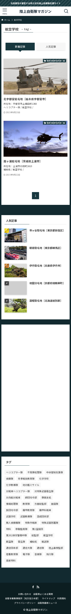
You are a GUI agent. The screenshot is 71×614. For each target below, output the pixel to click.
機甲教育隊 (29, 510)
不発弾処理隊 (34, 472)
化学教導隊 (12, 484)
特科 (8, 529)
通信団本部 (12, 547)
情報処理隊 (12, 503)
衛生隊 (21, 541)
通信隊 (40, 547)
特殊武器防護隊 (50, 522)
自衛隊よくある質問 (43, 594)
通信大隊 (27, 547)
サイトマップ (48, 598)
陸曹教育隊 (12, 554)
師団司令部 (31, 497)
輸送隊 (45, 541)
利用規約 (61, 598)
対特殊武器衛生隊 (44, 491)
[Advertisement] (34, 387)
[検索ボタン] (66, 11)
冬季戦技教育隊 (26, 478)
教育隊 (26, 503)
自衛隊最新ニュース (47, 602)
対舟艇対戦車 (13, 497)
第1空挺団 (37, 529)
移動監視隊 (21, 529)
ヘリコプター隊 (14, 472)
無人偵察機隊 (13, 522)
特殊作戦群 (31, 522)
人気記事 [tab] (51, 46)
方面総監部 (40, 503)
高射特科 (11, 560)
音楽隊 (38, 554)
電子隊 (26, 554)
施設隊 (54, 503)
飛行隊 (49, 554)
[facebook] (33, 587)
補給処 (33, 541)
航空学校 (48, 535)
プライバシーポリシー (25, 602)
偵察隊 (9, 478)
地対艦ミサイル (31, 484)
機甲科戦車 (45, 510)
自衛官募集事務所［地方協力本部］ (22, 598)
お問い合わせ (24, 594)
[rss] (38, 587)
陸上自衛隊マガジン (35, 11)
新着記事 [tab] (20, 46)
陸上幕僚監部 (56, 547)
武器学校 (11, 516)
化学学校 (44, 478)
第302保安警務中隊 (16, 535)
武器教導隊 (26, 516)
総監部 (35, 535)
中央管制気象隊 (54, 472)
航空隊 (9, 541)
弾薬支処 (46, 497)
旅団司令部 (12, 510)
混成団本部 (43, 516)
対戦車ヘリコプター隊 (18, 491)
